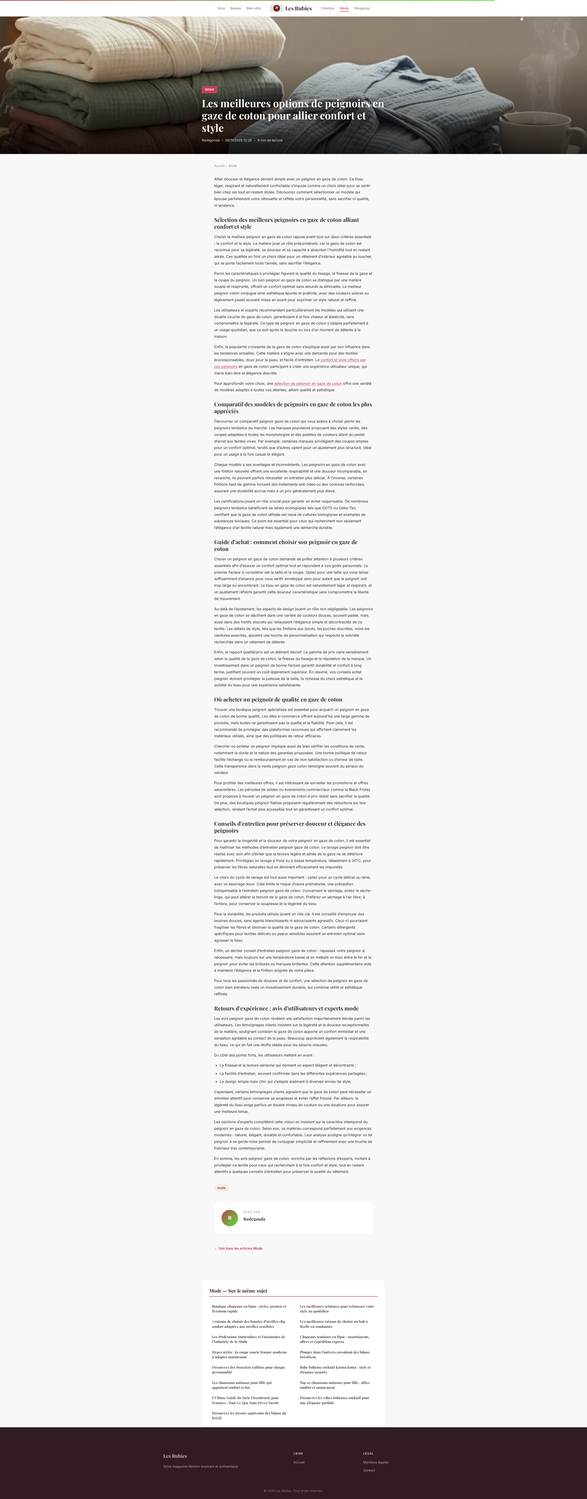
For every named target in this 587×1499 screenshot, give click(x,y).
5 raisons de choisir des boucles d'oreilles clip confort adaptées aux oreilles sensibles (248, 1323)
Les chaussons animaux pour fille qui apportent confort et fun (242, 1385)
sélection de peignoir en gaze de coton (308, 383)
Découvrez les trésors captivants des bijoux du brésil (249, 1415)
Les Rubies (298, 8)
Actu (221, 8)
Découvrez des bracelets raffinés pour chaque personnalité (248, 1369)
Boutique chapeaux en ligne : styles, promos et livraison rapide (249, 1308)
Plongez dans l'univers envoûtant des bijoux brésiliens (335, 1354)
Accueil (219, 166)
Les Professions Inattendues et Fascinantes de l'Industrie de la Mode (248, 1339)
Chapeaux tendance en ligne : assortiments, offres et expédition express (334, 1339)
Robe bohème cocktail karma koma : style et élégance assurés (335, 1369)
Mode (344, 8)
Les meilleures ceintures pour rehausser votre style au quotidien (337, 1308)
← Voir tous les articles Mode (238, 1248)
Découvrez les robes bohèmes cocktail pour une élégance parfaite (334, 1400)
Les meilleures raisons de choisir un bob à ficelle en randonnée (334, 1323)
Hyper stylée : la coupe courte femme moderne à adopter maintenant (249, 1354)
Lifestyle (327, 8)
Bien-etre (253, 8)
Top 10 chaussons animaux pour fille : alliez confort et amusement (335, 1385)
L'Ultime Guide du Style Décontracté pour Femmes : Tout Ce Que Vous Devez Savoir (245, 1400)
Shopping (361, 8)
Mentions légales (375, 1462)
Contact (369, 1470)
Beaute (235, 8)
